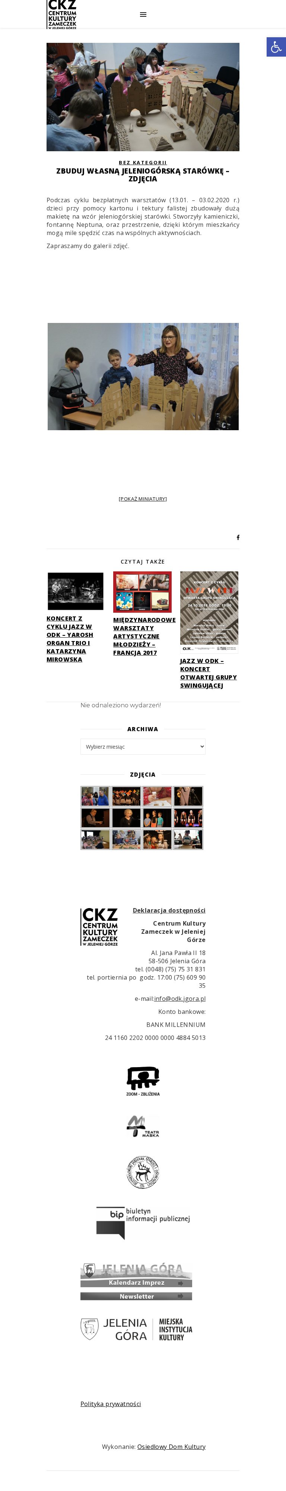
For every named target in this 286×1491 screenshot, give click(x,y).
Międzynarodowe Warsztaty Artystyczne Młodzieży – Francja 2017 (144, 636)
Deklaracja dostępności (169, 910)
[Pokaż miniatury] (143, 498)
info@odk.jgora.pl (180, 998)
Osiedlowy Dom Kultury (171, 1447)
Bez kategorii (143, 162)
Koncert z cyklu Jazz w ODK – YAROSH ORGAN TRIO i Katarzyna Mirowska (70, 638)
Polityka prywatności (110, 1404)
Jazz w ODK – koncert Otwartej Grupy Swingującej (208, 673)
